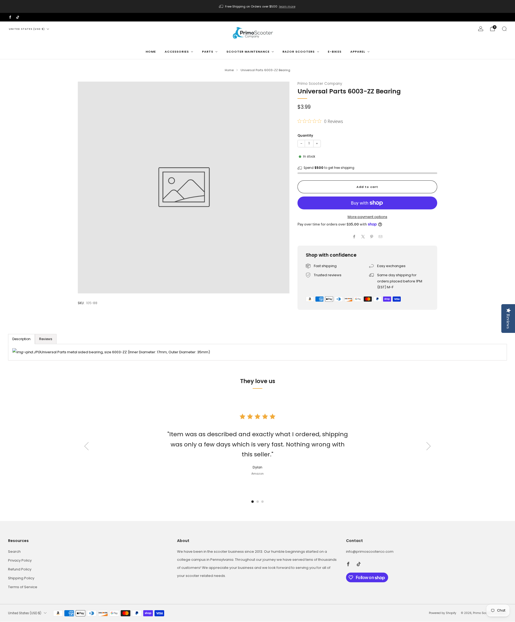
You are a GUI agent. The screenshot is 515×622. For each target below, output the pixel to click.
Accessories (177, 51)
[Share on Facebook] (354, 236)
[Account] (480, 28)
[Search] (504, 28)
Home (151, 51)
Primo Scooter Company (319, 83)
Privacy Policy (20, 560)
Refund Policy (19, 569)
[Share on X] (363, 236)
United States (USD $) (27, 29)
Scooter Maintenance (248, 51)
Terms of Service (22, 587)
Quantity (305, 135)
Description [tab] (21, 339)
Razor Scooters (298, 51)
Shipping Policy (21, 578)
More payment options (367, 216)
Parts (207, 51)
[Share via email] (380, 236)
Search (14, 551)
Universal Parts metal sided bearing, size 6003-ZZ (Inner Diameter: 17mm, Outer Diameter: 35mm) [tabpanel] (125, 352)
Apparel (357, 51)
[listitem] (257, 6)
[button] (252, 501)
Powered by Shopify (442, 613)
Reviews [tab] (45, 339)
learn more (287, 6)
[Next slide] (428, 446)
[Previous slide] (86, 446)
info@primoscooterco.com (369, 551)
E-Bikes (334, 51)
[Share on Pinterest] (371, 236)
